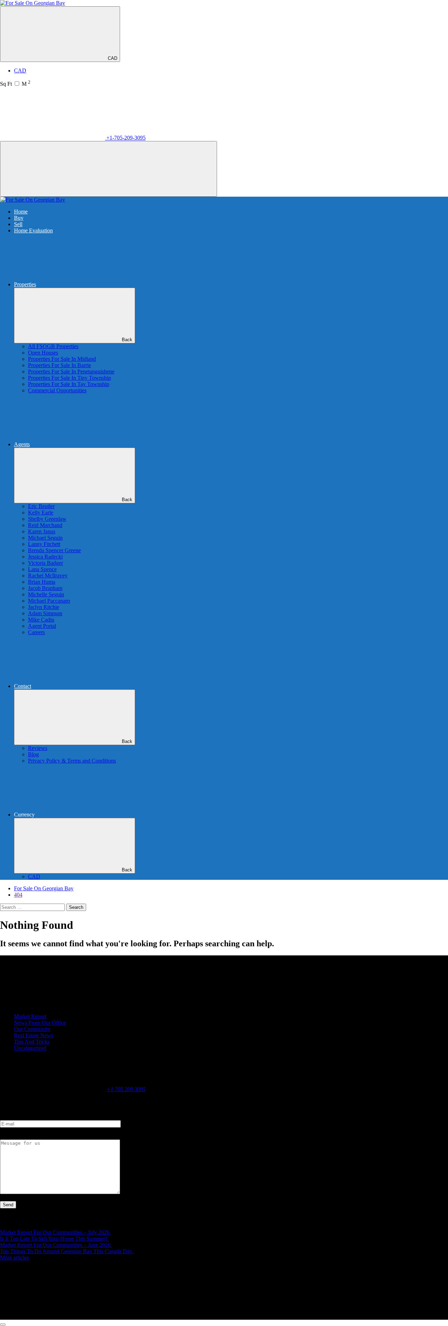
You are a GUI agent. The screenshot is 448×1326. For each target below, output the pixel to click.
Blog (33, 754)
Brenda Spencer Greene (54, 550)
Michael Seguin (45, 538)
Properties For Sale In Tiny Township (69, 378)
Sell (18, 224)
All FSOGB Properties (53, 346)
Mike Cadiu (41, 620)
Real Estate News (33, 1035)
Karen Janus (41, 531)
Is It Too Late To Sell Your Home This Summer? (54, 1239)
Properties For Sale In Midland (62, 359)
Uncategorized (30, 1048)
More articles (14, 1258)
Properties (25, 284)
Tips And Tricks (31, 1042)
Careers (36, 632)
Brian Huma (41, 582)
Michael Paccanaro (49, 601)
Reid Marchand (45, 525)
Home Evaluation (33, 230)
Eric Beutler (41, 506)
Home (21, 212)
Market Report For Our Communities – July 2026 (55, 1232)
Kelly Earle (40, 512)
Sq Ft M (15, 84)
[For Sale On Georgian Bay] (32, 3)
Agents (22, 444)
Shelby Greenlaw (47, 519)
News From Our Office (40, 1023)
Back (127, 339)
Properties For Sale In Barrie (59, 365)
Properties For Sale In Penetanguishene (71, 371)
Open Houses (43, 353)
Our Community (32, 1029)
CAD (112, 58)
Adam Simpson (45, 613)
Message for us (16, 1136)
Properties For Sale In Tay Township (68, 384)
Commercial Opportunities (57, 390)
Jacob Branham (45, 588)
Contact (22, 686)
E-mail (7, 1117)
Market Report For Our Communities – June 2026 (56, 1245)
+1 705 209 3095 (126, 1089)
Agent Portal (42, 626)
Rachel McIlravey (48, 575)
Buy (18, 218)
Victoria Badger (45, 563)
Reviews (37, 748)
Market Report (30, 1016)
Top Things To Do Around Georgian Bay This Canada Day (67, 1251)
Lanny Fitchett (44, 544)
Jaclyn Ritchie (43, 607)
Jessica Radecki (45, 557)
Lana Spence (42, 569)
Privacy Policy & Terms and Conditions (72, 761)
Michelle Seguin (46, 594)
